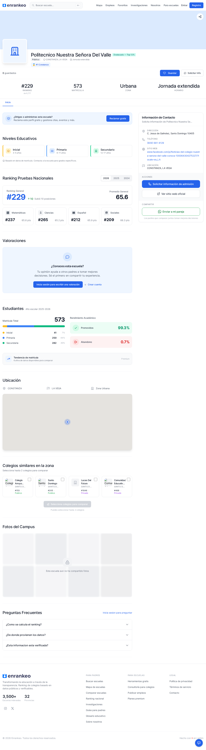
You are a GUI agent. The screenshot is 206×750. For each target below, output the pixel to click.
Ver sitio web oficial (173, 193)
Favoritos (123, 5)
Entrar (184, 5)
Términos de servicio (180, 687)
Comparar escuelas (96, 692)
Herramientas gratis (138, 681)
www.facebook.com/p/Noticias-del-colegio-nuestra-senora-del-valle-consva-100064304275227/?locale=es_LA (173, 155)
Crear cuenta (95, 284)
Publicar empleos (137, 692)
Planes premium (136, 698)
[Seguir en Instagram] (5, 708)
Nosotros (155, 5)
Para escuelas (171, 5)
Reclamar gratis (118, 118)
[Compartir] (200, 16)
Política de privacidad (180, 681)
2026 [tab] (106, 178)
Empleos (110, 5)
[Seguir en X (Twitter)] (12, 708)
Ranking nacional (95, 698)
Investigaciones (139, 5)
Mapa (99, 5)
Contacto (174, 692)
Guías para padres (95, 710)
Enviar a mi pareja (173, 211)
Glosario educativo (95, 716)
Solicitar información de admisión (173, 184)
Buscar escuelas (94, 681)
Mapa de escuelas (95, 687)
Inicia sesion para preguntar (117, 612)
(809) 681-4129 (155, 142)
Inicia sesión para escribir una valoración (58, 284)
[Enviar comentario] (199, 743)
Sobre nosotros (94, 721)
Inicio (8, 102)
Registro (196, 5)
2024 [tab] (127, 178)
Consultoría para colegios (141, 687)
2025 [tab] (116, 178)
